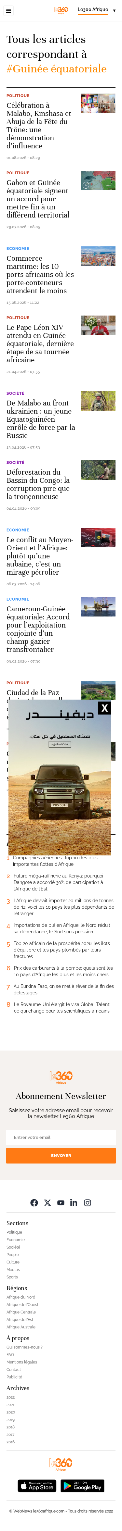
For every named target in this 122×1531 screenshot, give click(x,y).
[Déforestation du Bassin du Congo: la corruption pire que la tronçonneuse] (98, 470)
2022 (11, 1397)
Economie (18, 248)
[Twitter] (47, 1203)
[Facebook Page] (34, 1203)
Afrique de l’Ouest (22, 1304)
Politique (18, 95)
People (13, 1254)
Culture (13, 1262)
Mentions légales (22, 1362)
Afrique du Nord (21, 1297)
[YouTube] (61, 1203)
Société (15, 393)
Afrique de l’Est (20, 1319)
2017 (10, 1434)
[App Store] (37, 1485)
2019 (11, 1419)
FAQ (10, 1354)
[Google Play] (82, 1485)
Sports (12, 1277)
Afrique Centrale (21, 1312)
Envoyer (61, 1155)
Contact (14, 1369)
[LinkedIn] (74, 1203)
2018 (11, 1427)
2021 (10, 1404)
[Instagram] (87, 1203)
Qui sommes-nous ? (25, 1347)
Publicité (14, 1377)
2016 (11, 1442)
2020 (11, 1412)
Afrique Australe (21, 1327)
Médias (13, 1269)
